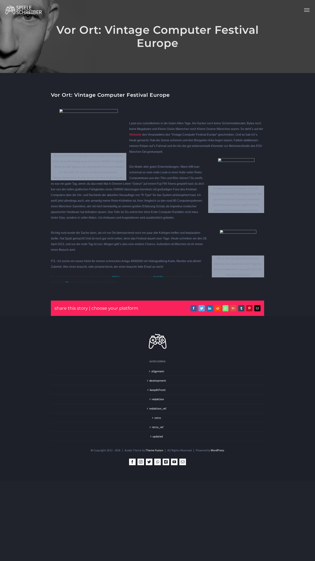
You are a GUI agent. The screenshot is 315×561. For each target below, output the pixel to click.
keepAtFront (158, 390)
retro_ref (158, 427)
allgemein (157, 371)
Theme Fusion (154, 450)
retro (157, 418)
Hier (67, 282)
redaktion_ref (157, 408)
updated (158, 436)
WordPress (217, 450)
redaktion (158, 399)
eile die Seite (158, 276)
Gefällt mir (116, 276)
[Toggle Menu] (307, 10)
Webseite (135, 134)
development (157, 380)
